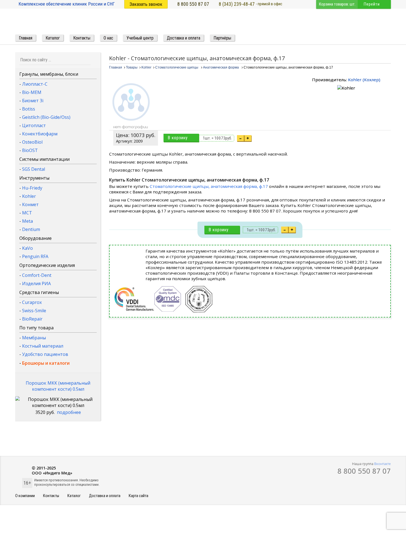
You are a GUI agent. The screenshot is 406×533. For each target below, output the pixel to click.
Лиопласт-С (35, 84)
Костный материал (42, 346)
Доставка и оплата (104, 495)
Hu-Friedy (32, 188)
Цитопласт (34, 125)
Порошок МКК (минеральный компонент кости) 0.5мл (58, 386)
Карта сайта (138, 495)
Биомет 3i (32, 101)
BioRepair (32, 319)
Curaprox (32, 302)
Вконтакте (382, 463)
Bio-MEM (31, 92)
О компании (25, 495)
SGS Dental (33, 169)
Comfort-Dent (36, 275)
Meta (27, 221)
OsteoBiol (32, 142)
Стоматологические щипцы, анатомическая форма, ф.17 (209, 186)
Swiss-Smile (34, 311)
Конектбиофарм (39, 134)
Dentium (31, 229)
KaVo (27, 248)
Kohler (29, 196)
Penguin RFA (35, 256)
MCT (27, 213)
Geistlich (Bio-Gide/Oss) (46, 117)
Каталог (74, 495)
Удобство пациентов (45, 354)
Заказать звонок (146, 4)
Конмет (30, 204)
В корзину (178, 137)
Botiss (28, 109)
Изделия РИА (36, 283)
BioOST (30, 150)
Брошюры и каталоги (46, 363)
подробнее (69, 412)
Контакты (51, 495)
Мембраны (34, 338)
